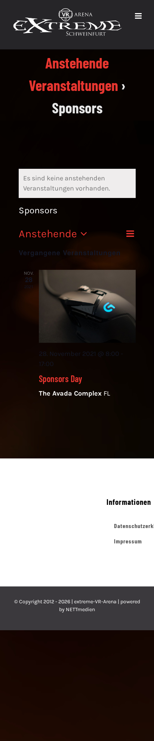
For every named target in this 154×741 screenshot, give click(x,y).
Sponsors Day (60, 386)
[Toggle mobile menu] (139, 46)
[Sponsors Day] (87, 314)
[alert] (77, 191)
